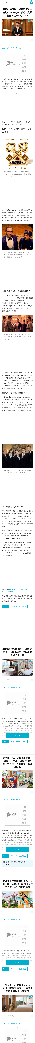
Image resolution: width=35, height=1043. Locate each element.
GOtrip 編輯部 (6, 1016)
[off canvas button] (2, 3)
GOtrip (4, 40)
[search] (6, 2)
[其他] (32, 41)
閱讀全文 (17, 735)
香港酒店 (18, 48)
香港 (12, 48)
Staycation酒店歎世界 (19, 606)
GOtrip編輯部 (6, 679)
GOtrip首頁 (5, 48)
